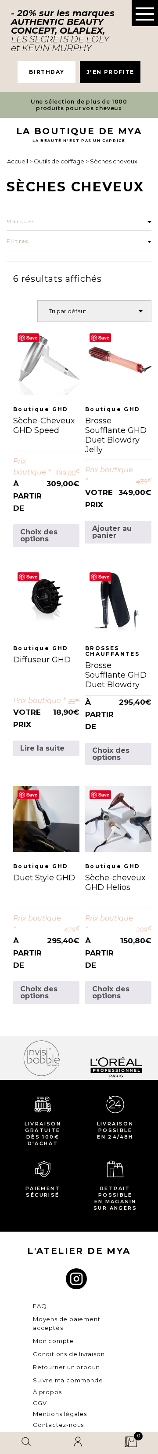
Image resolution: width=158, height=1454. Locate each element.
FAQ (40, 1305)
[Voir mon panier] (130, 1443)
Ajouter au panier (112, 532)
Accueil (18, 161)
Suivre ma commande (68, 1380)
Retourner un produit (66, 1367)
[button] (145, 13)
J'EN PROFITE (110, 72)
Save (31, 337)
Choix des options (38, 535)
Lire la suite (42, 748)
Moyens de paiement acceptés (66, 1323)
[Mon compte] (77, 1443)
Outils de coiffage (60, 161)
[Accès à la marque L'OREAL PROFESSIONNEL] (105, 1058)
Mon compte (53, 1340)
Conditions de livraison (68, 1353)
